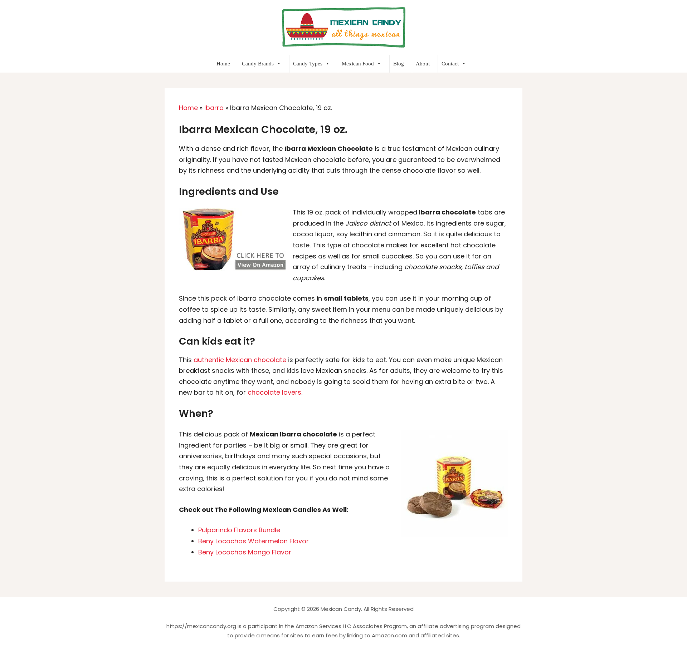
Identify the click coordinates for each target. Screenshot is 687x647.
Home (223, 63)
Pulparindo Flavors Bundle (239, 529)
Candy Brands (258, 63)
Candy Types (307, 63)
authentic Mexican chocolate (240, 359)
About (423, 63)
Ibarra (214, 107)
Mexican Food (358, 63)
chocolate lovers (273, 392)
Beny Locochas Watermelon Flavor (253, 541)
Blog (398, 63)
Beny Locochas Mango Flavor (244, 552)
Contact (450, 63)
